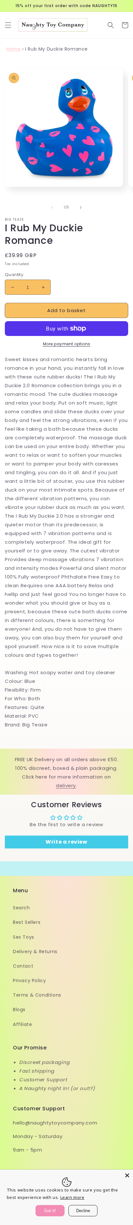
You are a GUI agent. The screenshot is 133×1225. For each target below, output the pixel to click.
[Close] (127, 1175)
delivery (66, 785)
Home (13, 49)
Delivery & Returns (35, 951)
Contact (23, 966)
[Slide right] (81, 207)
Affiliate (22, 1024)
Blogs (19, 1009)
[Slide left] (52, 207)
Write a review (66, 842)
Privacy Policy (29, 980)
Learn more (72, 1197)
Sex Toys (23, 937)
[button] (8, 25)
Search (21, 907)
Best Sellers (26, 922)
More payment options (66, 344)
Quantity (14, 275)
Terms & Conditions (37, 995)
